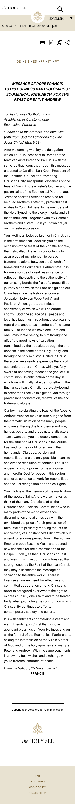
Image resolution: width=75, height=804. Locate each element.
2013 (56, 26)
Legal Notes (37, 781)
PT (57, 61)
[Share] (68, 43)
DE (18, 61)
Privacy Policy (37, 793)
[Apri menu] (70, 9)
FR (42, 61)
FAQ (37, 776)
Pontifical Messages (35, 26)
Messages (9, 26)
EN (27, 61)
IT (49, 61)
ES (35, 61)
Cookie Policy (37, 787)
